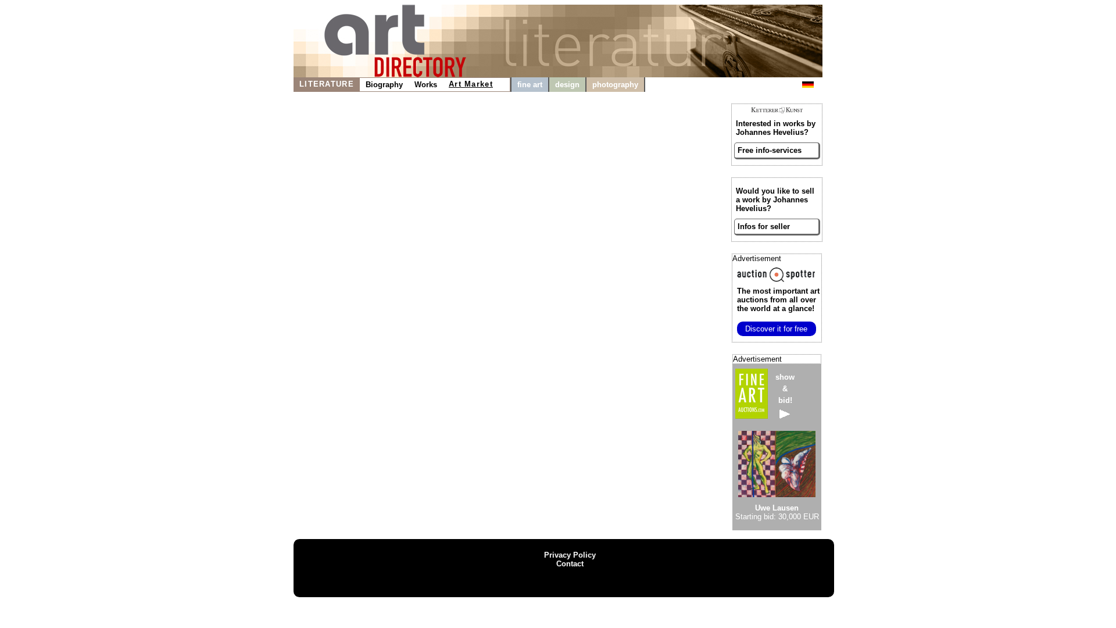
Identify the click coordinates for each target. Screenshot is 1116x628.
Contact (570, 563)
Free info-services (770, 150)
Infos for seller (764, 226)
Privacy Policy (570, 555)
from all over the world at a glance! (778, 300)
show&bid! (785, 389)
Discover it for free (776, 328)
